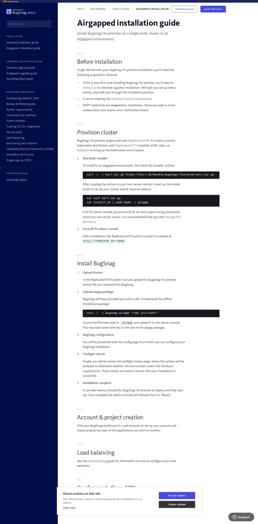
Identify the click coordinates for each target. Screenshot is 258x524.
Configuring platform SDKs (22, 98)
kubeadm (83, 150)
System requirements (19, 109)
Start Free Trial (213, 9)
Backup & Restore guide (20, 104)
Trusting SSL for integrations (23, 126)
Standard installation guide (22, 42)
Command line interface (21, 115)
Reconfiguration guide (19, 79)
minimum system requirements (131, 99)
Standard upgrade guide (20, 67)
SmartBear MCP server (20, 154)
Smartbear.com (184, 9)
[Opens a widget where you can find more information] (241, 517)
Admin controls (15, 120)
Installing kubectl (16, 179)
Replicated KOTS (126, 145)
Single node (121, 9)
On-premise (99, 9)
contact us (89, 87)
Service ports (14, 132)
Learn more (69, 507)
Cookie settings (177, 504)
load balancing (97, 461)
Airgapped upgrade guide (21, 73)
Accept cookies (177, 495)
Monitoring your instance (21, 143)
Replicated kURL (139, 140)
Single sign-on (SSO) (19, 160)
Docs (81, 9)
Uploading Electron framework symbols (30, 149)
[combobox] (28, 24)
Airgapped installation (152, 9)
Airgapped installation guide (23, 48)
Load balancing (15, 138)
